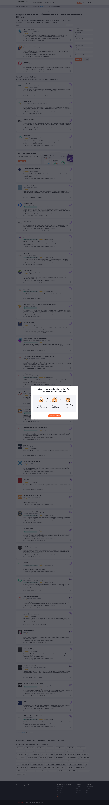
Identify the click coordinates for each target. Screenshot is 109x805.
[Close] (76, 387)
